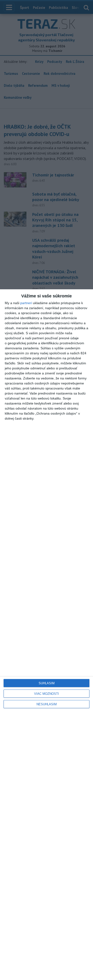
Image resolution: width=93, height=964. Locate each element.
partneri (26, 303)
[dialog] (46, 626)
